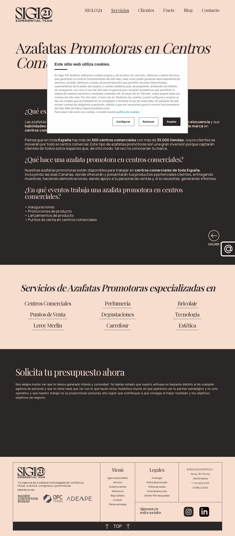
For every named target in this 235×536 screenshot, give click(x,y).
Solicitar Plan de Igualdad (156, 495)
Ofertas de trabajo (117, 504)
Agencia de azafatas (117, 478)
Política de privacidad (156, 482)
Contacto (210, 10)
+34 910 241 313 (201, 483)
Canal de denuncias (157, 491)
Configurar (123, 121)
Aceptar (172, 121)
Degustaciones (117, 314)
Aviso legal (157, 478)
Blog (188, 10)
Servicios (120, 10)
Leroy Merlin (47, 325)
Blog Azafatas (117, 495)
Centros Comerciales (47, 303)
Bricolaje (187, 303)
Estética (187, 325)
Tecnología (187, 314)
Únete (169, 10)
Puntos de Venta (48, 314)
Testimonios (118, 491)
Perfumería (117, 303)
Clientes (146, 10)
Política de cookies (157, 486)
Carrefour (117, 325)
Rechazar (148, 121)
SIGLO (93, 10)
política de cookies (128, 111)
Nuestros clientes (117, 486)
